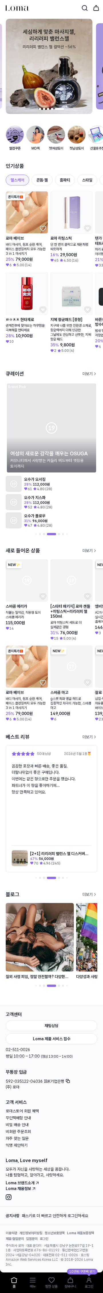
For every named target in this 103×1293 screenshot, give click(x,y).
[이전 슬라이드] (34, 109)
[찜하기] (42, 228)
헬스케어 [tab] (17, 180)
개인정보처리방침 (30, 1233)
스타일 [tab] (87, 180)
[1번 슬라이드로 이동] (43, 109)
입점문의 (31, 1239)
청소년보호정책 (55, 1233)
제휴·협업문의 (15, 1239)
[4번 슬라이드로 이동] (59, 109)
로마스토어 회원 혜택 (22, 1111)
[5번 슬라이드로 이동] (63, 109)
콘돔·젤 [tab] (42, 180)
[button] (51, 809)
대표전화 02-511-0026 (60, 1255)
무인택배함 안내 (18, 1118)
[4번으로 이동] (44, 534)
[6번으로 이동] (59, 534)
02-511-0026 (18, 1049)
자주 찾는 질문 (17, 1138)
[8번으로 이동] (67, 534)
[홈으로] (17, 8)
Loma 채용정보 (18, 1188)
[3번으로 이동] (40, 534)
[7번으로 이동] (63, 534)
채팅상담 (51, 1025)
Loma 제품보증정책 (80, 1233)
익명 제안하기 (16, 1145)
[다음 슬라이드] (69, 109)
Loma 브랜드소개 (20, 1183)
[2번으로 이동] (36, 534)
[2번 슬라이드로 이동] (51, 109)
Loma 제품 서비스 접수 (51, 1039)
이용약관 (11, 1233)
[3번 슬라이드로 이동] (55, 109)
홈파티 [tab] (65, 180)
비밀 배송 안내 (17, 1124)
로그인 (44, 1239)
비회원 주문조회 (18, 1131)
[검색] (84, 8)
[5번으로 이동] (51, 534)
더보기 (87, 373)
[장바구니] (96, 8)
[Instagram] (51, 1197)
